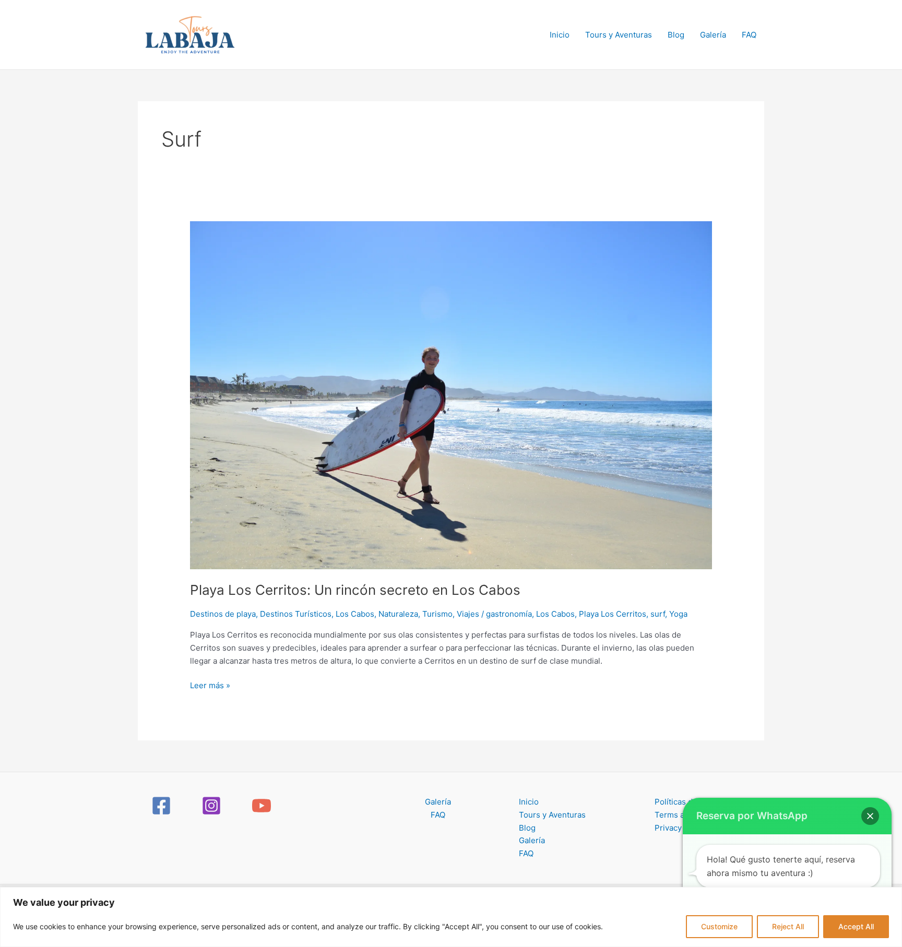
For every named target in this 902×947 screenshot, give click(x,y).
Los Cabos (355, 614)
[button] (870, 816)
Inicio (559, 35)
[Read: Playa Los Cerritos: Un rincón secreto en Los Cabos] (451, 395)
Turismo (437, 614)
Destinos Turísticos (295, 614)
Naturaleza (398, 614)
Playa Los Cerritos (612, 614)
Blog (676, 35)
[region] (451, 917)
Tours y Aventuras (618, 35)
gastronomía (509, 614)
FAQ (749, 35)
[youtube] (263, 806)
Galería (713, 35)
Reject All (788, 926)
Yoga (678, 614)
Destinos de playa (223, 614)
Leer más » (210, 684)
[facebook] (162, 806)
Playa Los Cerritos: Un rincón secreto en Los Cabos (355, 590)
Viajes (468, 614)
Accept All (856, 926)
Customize (719, 926)
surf (657, 614)
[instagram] (213, 806)
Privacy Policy (680, 828)
